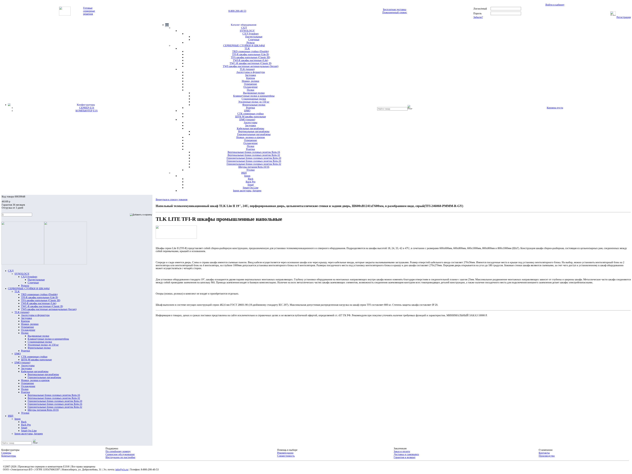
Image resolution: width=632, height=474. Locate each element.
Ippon (247, 175)
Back (250, 178)
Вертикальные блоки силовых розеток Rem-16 (254, 152)
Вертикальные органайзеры (253, 131)
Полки (250, 90)
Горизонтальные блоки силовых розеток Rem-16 (254, 161)
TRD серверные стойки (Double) (250, 51)
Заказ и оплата (402, 451)
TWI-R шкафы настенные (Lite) (250, 60)
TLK (247, 48)
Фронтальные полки (253, 104)
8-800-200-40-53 (237, 11)
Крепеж (250, 78)
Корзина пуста (555, 107)
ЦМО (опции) (247, 119)
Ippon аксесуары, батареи (247, 190)
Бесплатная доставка (394, 9)
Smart (251, 184)
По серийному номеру (118, 451)
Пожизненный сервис (394, 12)
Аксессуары (250, 122)
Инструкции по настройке (120, 457)
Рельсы (251, 42)
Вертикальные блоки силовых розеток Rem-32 (254, 155)
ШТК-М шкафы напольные (250, 116)
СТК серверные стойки (250, 113)
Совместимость (286, 455)
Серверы (6, 452)
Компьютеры (8, 455)
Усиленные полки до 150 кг (253, 101)
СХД (244, 27)
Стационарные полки (254, 98)
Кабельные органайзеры (250, 128)
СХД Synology (250, 33)
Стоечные (253, 39)
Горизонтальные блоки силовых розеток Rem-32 (254, 164)
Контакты (544, 452)
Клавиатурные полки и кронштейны (254, 95)
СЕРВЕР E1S (86, 107)
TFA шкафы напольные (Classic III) (250, 57)
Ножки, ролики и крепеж (250, 137)
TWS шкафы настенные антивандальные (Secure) (250, 66)
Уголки (250, 169)
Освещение (250, 84)
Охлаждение (250, 87)
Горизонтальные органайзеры (254, 134)
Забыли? (478, 17)
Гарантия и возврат (404, 457)
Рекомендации (285, 452)
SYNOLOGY (247, 30)
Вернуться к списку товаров (171, 199)
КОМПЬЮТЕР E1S (87, 110)
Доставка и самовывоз (406, 454)
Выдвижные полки (254, 92)
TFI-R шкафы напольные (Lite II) (250, 54)
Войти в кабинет (554, 4)
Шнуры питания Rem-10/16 (253, 167)
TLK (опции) (247, 69)
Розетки (250, 107)
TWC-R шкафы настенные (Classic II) (250, 63)
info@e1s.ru (121, 469)
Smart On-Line (250, 187)
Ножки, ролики (250, 81)
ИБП (244, 172)
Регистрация (624, 17)
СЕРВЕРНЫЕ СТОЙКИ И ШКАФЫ (244, 45)
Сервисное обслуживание (120, 454)
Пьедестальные (253, 36)
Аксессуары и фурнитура (250, 72)
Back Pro (250, 181)
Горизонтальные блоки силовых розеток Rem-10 (254, 158)
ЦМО (247, 110)
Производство (547, 455)
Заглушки (250, 75)
